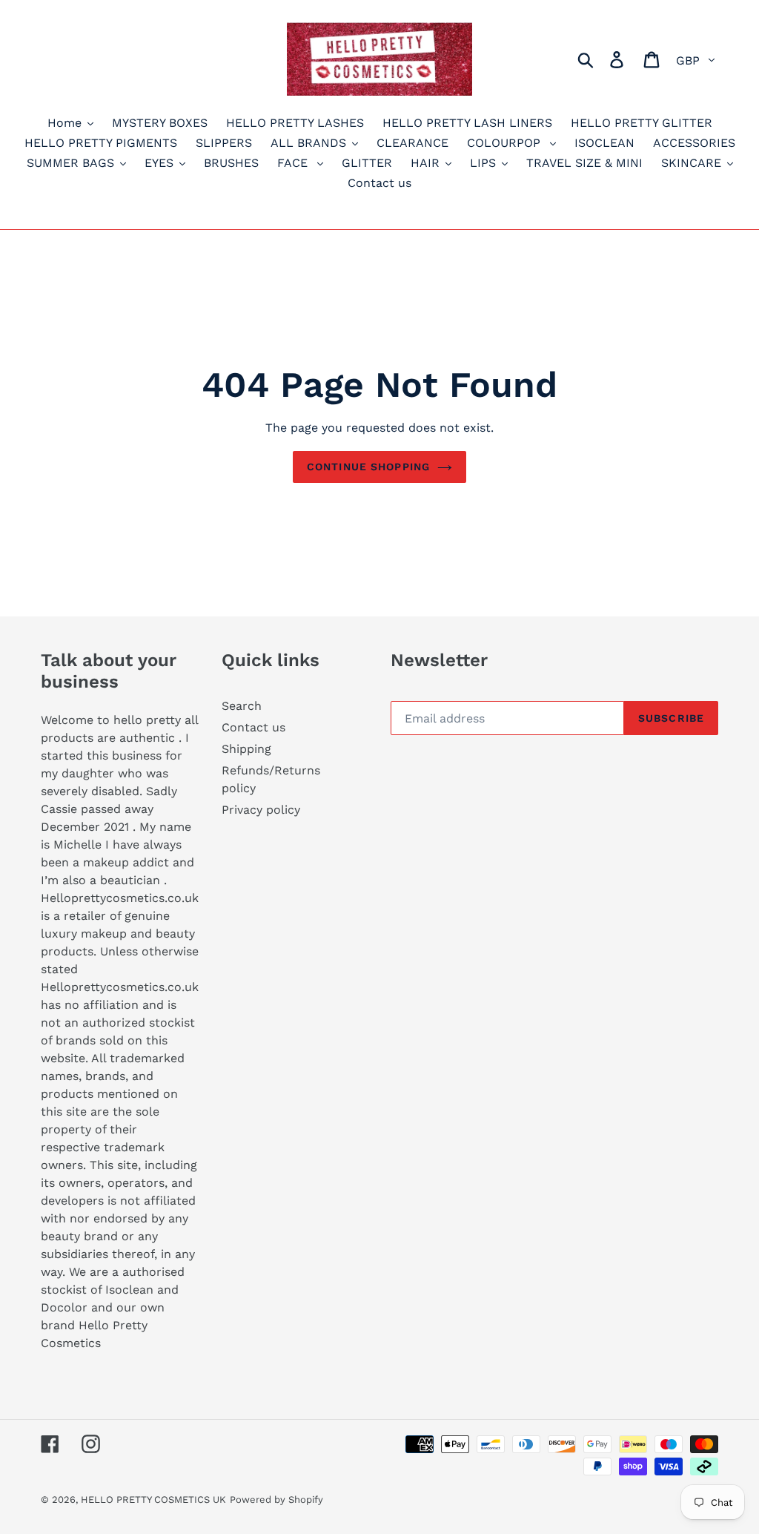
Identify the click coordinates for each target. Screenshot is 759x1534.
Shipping (246, 749)
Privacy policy (261, 810)
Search (242, 706)
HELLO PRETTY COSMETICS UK (153, 1499)
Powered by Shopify (276, 1499)
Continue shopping (368, 467)
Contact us (253, 727)
